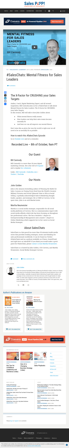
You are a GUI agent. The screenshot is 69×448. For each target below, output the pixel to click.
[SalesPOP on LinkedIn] (23, 285)
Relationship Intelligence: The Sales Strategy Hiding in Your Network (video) (49, 385)
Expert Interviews (11, 362)
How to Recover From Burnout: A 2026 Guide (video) (47, 395)
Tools (51, 372)
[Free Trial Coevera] (34, 339)
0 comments (12, 85)
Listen (16, 11)
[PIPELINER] (49, 10)
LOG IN (63, 11)
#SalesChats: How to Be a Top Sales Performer (17, 401)
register (17, 421)
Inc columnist (26, 168)
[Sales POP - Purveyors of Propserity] (34, 4)
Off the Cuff (53, 369)
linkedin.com (32, 172)
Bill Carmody (20, 172)
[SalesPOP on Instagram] (28, 285)
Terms (14, 438)
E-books (22, 11)
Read (11, 11)
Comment (15, 259)
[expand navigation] (45, 10)
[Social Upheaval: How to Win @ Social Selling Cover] (8, 301)
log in (11, 421)
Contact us (47, 438)
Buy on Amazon (14, 329)
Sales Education (54, 375)
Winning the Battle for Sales (38, 300)
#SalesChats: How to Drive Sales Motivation (16, 397)
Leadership (22, 69)
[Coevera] (29, 433)
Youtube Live (19, 139)
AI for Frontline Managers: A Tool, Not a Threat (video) (48, 401)
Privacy (20, 438)
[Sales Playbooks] (40, 356)
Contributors (30, 11)
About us (54, 438)
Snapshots (53, 366)
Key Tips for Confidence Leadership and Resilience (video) (12, 368)
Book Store (39, 11)
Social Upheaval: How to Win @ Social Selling (16, 301)
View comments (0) (28, 259)
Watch (6, 11)
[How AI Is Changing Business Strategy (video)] (26, 356)
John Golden (44, 69)
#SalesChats (14, 69)
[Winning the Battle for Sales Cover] (29, 301)
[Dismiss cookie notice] (67, 445)
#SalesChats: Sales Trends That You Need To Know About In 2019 (19, 393)
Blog (51, 356)
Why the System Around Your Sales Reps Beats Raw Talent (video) (49, 390)
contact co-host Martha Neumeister (44, 244)
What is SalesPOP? (29, 438)
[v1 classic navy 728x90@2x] (34, 21)
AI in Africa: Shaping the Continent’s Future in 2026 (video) (49, 406)
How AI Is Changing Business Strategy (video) (26, 367)
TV (7, 69)
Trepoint (40, 166)
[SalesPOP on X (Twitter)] (18, 285)
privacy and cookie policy (34, 446)
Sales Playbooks (39, 365)
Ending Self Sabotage (11, 385)
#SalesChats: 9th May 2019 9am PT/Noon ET (17, 388)
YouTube (21, 174)
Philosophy (39, 438)
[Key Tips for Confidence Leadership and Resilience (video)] (12, 356)
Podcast (52, 359)
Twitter (13, 174)
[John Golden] (10, 271)
